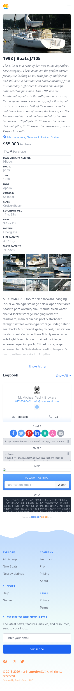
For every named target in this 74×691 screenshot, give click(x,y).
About (44, 581)
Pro (42, 566)
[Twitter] (21, 433)
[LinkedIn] (37, 433)
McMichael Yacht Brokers (37, 397)
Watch (62, 485)
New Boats (10, 566)
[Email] (60, 433)
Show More (37, 366)
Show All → (63, 376)
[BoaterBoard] (44, 433)
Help (6, 593)
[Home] (6, 6)
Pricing (44, 574)
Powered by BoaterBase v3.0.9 (18, 680)
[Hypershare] (52, 433)
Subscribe (37, 649)
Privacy (45, 600)
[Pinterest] (29, 433)
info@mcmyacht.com (46, 401)
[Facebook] (13, 433)
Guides (7, 600)
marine (30, 672)
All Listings (10, 559)
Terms (44, 607)
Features (46, 559)
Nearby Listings (13, 574)
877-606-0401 (23, 401)
